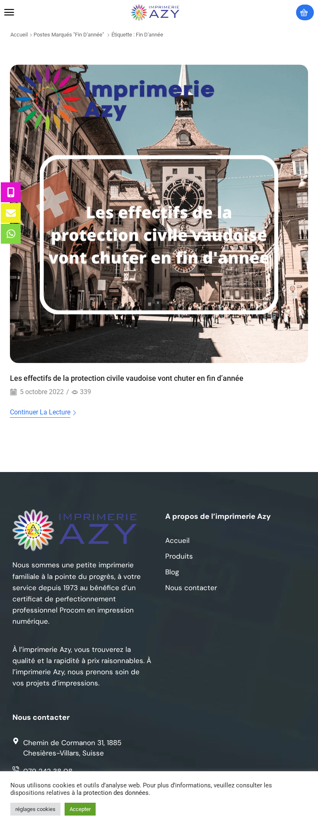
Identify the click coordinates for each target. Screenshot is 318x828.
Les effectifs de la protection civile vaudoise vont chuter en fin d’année (126, 378)
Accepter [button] (80, 809)
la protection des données (113, 793)
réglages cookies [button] (35, 809)
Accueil (19, 34)
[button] (9, 12)
